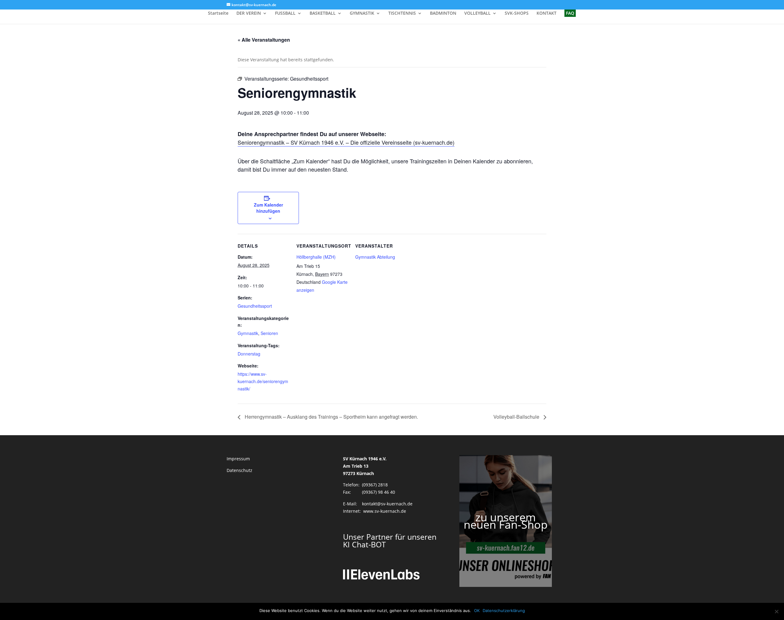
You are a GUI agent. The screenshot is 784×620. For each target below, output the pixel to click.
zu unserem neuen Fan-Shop (506, 521)
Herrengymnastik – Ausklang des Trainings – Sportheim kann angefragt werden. (330, 416)
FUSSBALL (285, 13)
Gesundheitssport (255, 306)
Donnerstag (249, 354)
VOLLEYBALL (477, 13)
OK (477, 610)
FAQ (570, 13)
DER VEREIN (248, 13)
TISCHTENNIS (402, 13)
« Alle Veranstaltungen (264, 39)
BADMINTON (443, 13)
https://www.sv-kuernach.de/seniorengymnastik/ (263, 381)
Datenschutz (239, 470)
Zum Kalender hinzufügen (268, 208)
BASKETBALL (323, 13)
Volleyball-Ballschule (517, 416)
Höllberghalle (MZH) (316, 257)
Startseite (218, 13)
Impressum (238, 459)
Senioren (269, 333)
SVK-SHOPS (517, 13)
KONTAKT (546, 13)
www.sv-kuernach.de (384, 511)
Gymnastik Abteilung (375, 257)
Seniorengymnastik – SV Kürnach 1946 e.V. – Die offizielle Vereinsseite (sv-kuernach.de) (346, 142)
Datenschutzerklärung (504, 610)
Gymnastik (248, 333)
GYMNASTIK (362, 13)
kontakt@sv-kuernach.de (387, 504)
